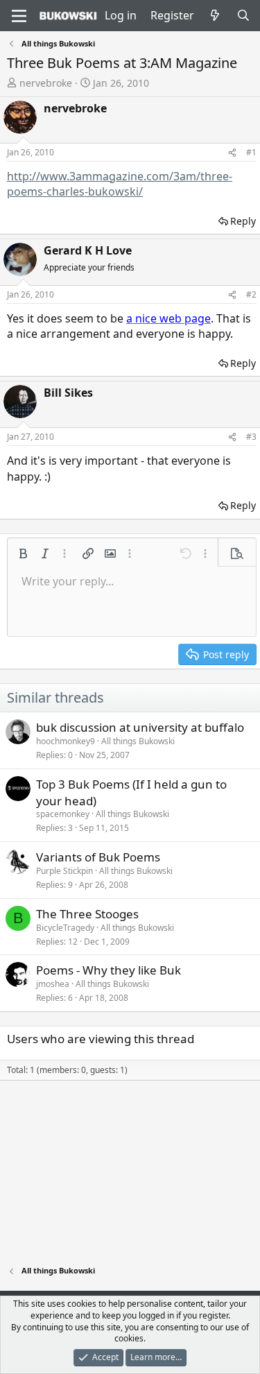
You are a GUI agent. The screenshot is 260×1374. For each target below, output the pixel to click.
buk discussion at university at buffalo (140, 727)
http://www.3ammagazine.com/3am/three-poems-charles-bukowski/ (119, 184)
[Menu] (19, 16)
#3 (251, 437)
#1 (251, 152)
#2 (251, 294)
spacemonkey (62, 814)
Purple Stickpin (64, 871)
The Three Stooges (87, 914)
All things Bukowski (138, 741)
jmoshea (52, 984)
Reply (243, 220)
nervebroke (45, 82)
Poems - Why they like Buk (108, 970)
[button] (22, 553)
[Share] (232, 153)
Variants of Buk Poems (98, 857)
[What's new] (215, 15)
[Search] (243, 15)
